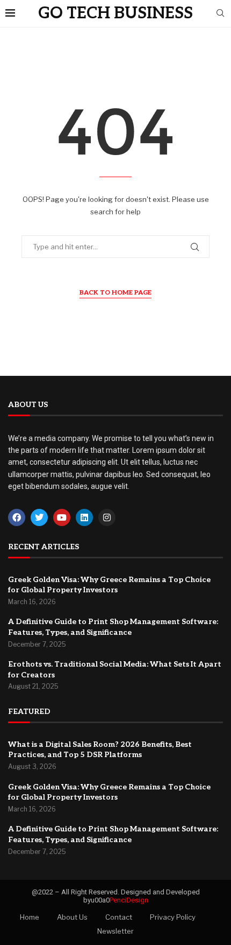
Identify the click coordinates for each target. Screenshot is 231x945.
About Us (72, 917)
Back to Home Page (115, 293)
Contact (118, 917)
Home (29, 917)
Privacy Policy (173, 917)
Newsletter (115, 931)
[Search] (220, 13)
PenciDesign (129, 900)
